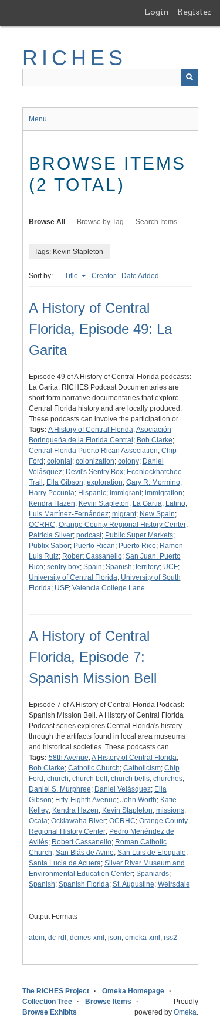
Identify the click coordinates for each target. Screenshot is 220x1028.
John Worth (138, 800)
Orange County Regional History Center (122, 524)
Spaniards (152, 874)
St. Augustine (133, 884)
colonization (95, 461)
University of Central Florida (73, 577)
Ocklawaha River (78, 821)
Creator (104, 276)
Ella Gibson (64, 482)
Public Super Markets (139, 535)
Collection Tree (47, 1001)
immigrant (125, 493)
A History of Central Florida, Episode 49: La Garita (100, 329)
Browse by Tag (100, 222)
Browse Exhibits (49, 1012)
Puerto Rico (137, 546)
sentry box (63, 567)
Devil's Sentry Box (94, 472)
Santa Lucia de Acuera (65, 863)
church (58, 779)
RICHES (74, 58)
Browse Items (108, 1001)
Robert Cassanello (92, 556)
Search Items (156, 222)
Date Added (140, 276)
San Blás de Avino (85, 852)
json (114, 938)
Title (72, 276)
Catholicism (142, 768)
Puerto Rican (94, 546)
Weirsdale (174, 884)
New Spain (157, 514)
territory (148, 567)
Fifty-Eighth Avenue (86, 800)
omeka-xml (142, 938)
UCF (170, 567)
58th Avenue (69, 757)
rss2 (170, 938)
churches (167, 779)
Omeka (185, 1012)
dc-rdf (57, 938)
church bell (89, 779)
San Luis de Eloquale (151, 852)
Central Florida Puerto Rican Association (93, 451)
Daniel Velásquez (122, 789)
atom (37, 938)
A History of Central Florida (90, 429)
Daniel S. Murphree (60, 789)
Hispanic (92, 493)
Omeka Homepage (133, 991)
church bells (130, 779)
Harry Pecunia (52, 493)
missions (170, 810)
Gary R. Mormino (153, 482)
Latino (175, 503)
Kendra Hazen (52, 503)
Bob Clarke (154, 440)
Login (156, 11)
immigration (163, 493)
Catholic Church (94, 768)
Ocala (38, 821)
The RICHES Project (55, 991)
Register (194, 11)
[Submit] (189, 77)
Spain (92, 567)
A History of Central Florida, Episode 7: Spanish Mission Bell (93, 657)
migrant (124, 514)
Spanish (119, 567)
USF (62, 588)
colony (128, 461)
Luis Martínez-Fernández (69, 514)
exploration (105, 482)
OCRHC (42, 524)
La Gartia (147, 503)
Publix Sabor (49, 546)
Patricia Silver (51, 535)
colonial (59, 461)
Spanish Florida (84, 884)
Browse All (47, 222)
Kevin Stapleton (104, 503)
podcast (88, 535)
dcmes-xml (87, 938)
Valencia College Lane (108, 588)
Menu (38, 119)
